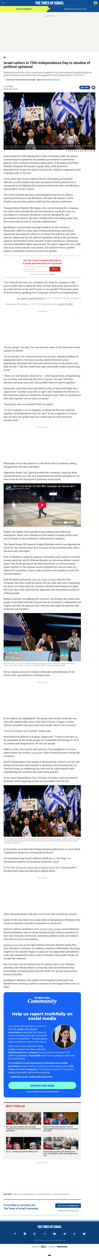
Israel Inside (17, 1194)
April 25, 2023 (66, 304)
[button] (95, 3)
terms (53, 274)
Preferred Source (53, 80)
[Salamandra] (62, 1246)
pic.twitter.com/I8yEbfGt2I (30, 298)
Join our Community (24, 9)
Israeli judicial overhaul (61, 1194)
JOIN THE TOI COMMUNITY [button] (68, 1205)
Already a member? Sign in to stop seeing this (42, 1091)
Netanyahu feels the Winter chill (22, 1152)
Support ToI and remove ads (75, 9)
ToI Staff (9, 86)
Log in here (75, 1210)
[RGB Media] (44, 1247)
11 (88, 151)
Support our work (42, 1085)
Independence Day (29, 1194)
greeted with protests (50, 928)
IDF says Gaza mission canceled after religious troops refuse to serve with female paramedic (23, 1129)
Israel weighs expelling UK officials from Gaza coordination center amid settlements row (60, 1153)
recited (34, 752)
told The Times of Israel (44, 579)
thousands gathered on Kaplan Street (35, 867)
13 (94, 151)
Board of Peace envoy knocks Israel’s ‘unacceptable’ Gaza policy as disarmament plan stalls (60, 1129)
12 (91, 151)
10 (85, 151)
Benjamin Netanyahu (44, 1194)
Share (86, 87)
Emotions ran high (13, 944)
